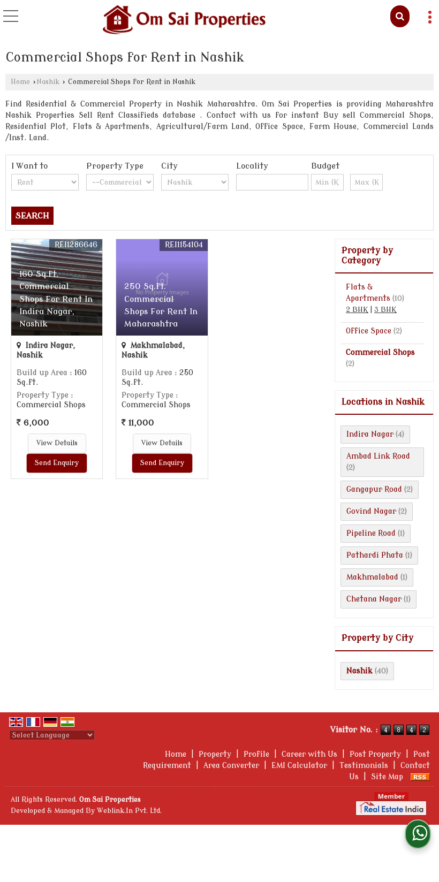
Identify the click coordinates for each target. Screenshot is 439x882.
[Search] (400, 16)
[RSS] (420, 777)
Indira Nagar (369, 434)
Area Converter (231, 766)
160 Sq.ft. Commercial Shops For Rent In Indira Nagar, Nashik (56, 298)
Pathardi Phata (374, 555)
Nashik (47, 82)
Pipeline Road (371, 533)
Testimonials (363, 766)
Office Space (368, 331)
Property (215, 754)
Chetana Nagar (374, 599)
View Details (57, 443)
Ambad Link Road (378, 456)
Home (20, 82)
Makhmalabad (372, 577)
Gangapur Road (374, 489)
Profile (256, 754)
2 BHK (357, 310)
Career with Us (309, 754)
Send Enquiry (57, 463)
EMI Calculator (299, 766)
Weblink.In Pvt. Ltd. (129, 811)
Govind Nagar (371, 511)
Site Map (387, 777)
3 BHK (385, 310)
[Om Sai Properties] (184, 20)
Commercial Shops (380, 352)
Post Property (375, 754)
